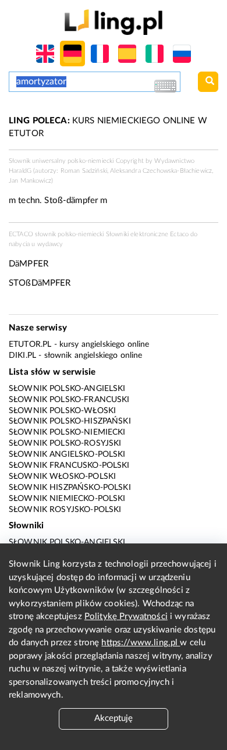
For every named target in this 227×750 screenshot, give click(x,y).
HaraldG (20, 171)
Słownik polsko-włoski (62, 411)
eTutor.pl (30, 344)
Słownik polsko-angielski (67, 389)
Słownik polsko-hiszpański (70, 421)
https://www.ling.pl (140, 642)
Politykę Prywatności (126, 616)
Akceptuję (113, 718)
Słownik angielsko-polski (67, 454)
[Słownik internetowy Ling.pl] (113, 21)
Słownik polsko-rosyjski (65, 443)
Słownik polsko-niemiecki (67, 432)
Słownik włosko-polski (62, 476)
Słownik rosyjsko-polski (65, 510)
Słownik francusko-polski (69, 465)
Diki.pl (22, 355)
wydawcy (50, 244)
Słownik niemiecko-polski (67, 499)
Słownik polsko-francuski (69, 400)
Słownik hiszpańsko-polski (70, 488)
